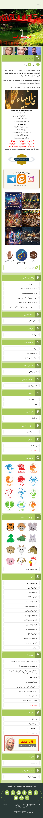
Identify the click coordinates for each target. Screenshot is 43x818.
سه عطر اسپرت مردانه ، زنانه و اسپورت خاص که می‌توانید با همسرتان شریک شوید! (24, 671)
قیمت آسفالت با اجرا (31, 682)
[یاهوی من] (36, 792)
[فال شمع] (13, 219)
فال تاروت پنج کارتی (31, 615)
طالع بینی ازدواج (32, 385)
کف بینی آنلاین (33, 371)
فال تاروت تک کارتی (31, 601)
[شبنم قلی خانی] (9, 51)
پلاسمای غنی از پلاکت (31, 695)
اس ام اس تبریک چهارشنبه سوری (27, 297)
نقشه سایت (12, 811)
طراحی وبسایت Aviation (30, 700)
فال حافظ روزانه (32, 723)
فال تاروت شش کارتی (30, 619)
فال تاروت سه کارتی (31, 606)
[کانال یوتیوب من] (21, 797)
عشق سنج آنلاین (32, 431)
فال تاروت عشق (32, 633)
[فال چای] (31, 236)
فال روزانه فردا (32, 776)
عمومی (27, 267)
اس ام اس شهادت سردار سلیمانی (27, 302)
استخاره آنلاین (33, 320)
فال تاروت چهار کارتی (31, 610)
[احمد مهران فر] (34, 51)
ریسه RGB (34, 445)
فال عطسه (34, 762)
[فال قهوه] (31, 219)
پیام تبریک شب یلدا (31, 732)
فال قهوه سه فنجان (31, 353)
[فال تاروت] (31, 201)
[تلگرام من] (30, 792)
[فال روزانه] (13, 201)
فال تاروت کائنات (32, 596)
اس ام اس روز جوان (31, 283)
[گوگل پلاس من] (27, 797)
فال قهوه (34, 348)
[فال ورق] (13, 236)
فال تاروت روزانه (32, 583)
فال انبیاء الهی (22, 36)
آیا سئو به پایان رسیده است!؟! (28, 665)
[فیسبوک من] (24, 792)
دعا (36, 404)
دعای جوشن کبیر (32, 399)
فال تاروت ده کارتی (31, 629)
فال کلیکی (34, 417)
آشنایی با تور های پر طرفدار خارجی (27, 686)
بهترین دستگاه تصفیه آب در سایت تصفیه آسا (23, 661)
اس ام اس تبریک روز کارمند (29, 288)
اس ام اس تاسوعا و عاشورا (29, 293)
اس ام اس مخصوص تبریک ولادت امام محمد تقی (23, 306)
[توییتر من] (7, 792)
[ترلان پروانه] (21, 51)
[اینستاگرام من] (18, 792)
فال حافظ (34, 718)
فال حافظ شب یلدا (32, 728)
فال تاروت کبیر (32, 587)
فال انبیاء (29, 58)
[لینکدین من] (16, 797)
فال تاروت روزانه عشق (30, 638)
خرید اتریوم (33, 677)
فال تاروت (34, 647)
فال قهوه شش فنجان (31, 357)
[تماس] (13, 792)
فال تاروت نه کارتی (31, 624)
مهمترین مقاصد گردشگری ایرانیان (27, 691)
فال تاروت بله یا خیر (31, 642)
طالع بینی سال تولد (31, 569)
